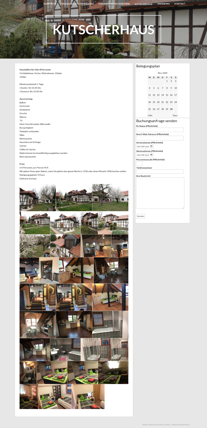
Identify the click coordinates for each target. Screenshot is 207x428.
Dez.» (175, 115)
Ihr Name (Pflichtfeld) (147, 126)
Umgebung (163, 3)
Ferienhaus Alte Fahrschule (77, 3)
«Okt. (150, 115)
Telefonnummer (144, 167)
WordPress (185, 425)
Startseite (49, 3)
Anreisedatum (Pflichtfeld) (149, 142)
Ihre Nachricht (143, 176)
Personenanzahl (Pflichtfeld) (150, 159)
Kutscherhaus (143, 4)
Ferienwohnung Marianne (114, 3)
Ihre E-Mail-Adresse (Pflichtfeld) (152, 134)
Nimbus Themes (164, 425)
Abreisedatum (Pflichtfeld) (149, 151)
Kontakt (179, 3)
